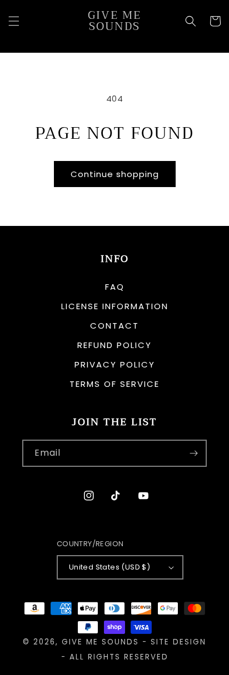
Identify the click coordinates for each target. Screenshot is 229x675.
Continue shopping (115, 174)
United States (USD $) (109, 567)
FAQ (115, 287)
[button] (14, 21)
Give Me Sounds (100, 642)
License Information (114, 306)
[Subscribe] (193, 453)
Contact (114, 325)
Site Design (178, 642)
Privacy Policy (114, 364)
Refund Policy (114, 345)
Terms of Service (114, 384)
